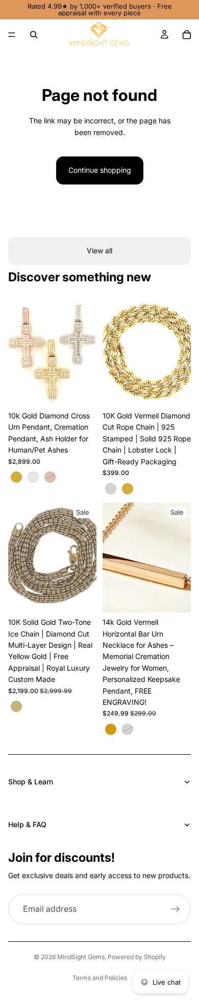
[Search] (33, 34)
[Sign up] (175, 909)
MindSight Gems (81, 957)
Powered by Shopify (137, 957)
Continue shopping (99, 170)
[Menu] (11, 34)
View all (99, 250)
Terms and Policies (99, 978)
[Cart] (187, 34)
